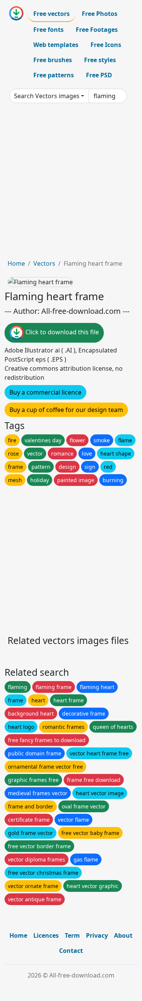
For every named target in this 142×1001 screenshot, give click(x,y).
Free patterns (53, 75)
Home (16, 263)
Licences (46, 935)
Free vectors (51, 13)
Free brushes (52, 60)
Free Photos (99, 13)
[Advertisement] (71, 184)
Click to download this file (61, 332)
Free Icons (106, 45)
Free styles (100, 60)
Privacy (97, 935)
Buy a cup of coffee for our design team (66, 410)
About (123, 935)
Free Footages (97, 29)
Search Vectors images (47, 96)
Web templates (55, 45)
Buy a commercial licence (45, 392)
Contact (71, 950)
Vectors (44, 263)
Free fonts (48, 29)
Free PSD (99, 75)
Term (72, 935)
